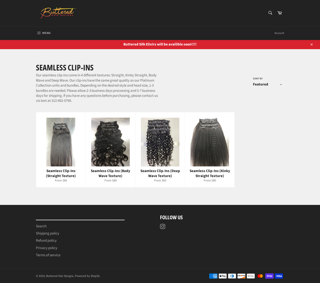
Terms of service (48, 255)
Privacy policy (46, 248)
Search (41, 226)
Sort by (258, 78)
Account (279, 33)
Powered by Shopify (87, 276)
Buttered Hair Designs (60, 276)
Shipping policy (47, 233)
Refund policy (46, 240)
